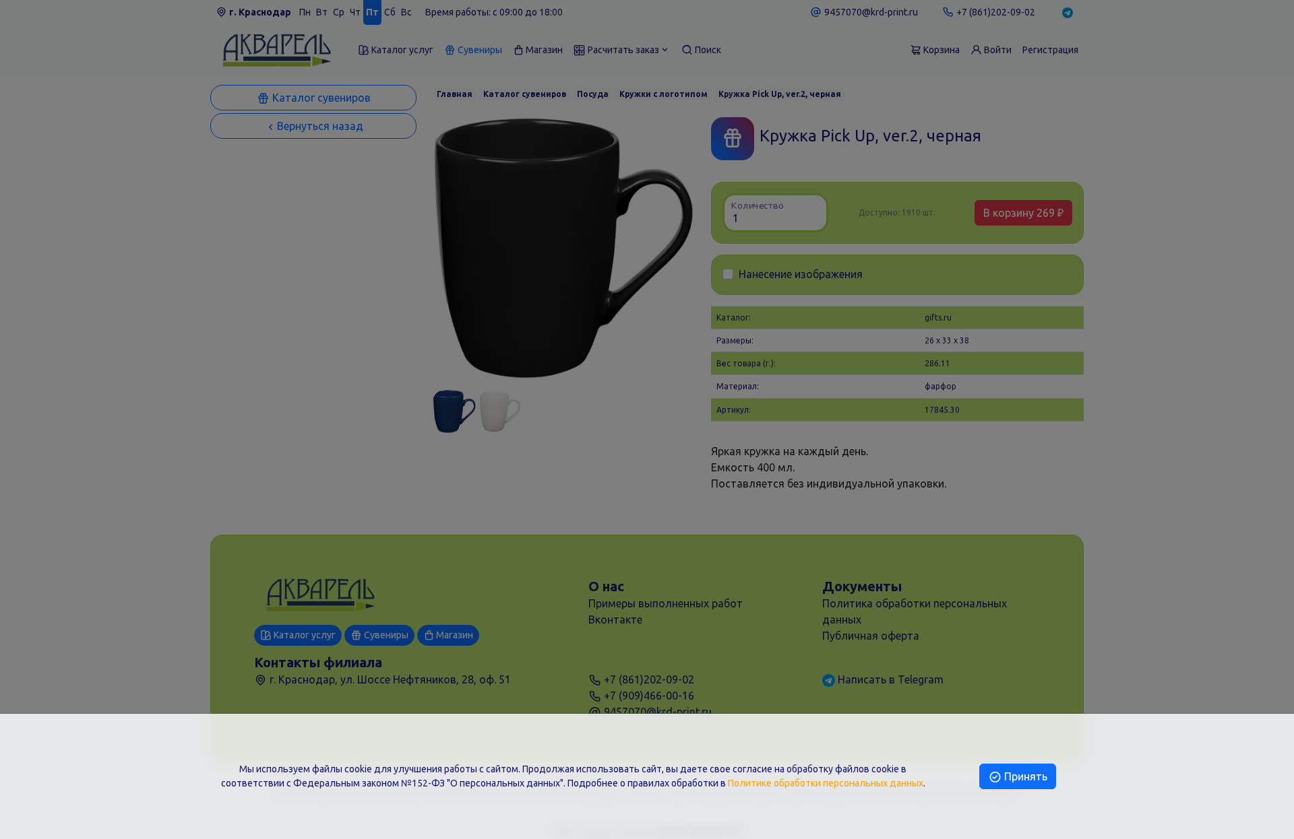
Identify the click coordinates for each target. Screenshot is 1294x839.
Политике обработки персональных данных (825, 783)
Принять (1024, 776)
